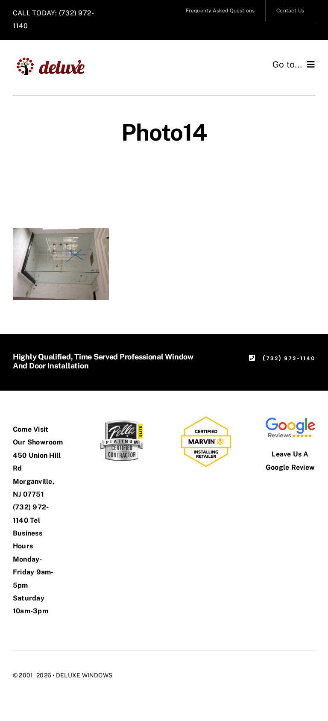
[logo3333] (55, 60)
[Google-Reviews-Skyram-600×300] (290, 419)
